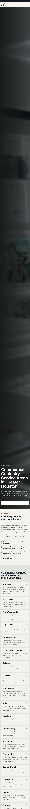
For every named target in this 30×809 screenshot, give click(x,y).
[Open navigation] (27, 4)
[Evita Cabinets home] (4, 4)
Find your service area (14, 503)
